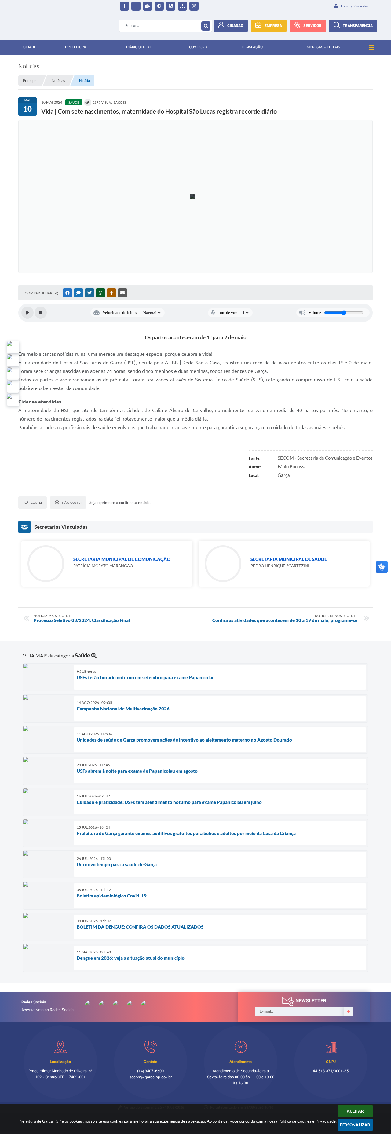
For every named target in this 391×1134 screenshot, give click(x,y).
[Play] (27, 313)
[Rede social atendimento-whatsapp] (13, 347)
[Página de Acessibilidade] (194, 6)
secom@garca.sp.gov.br (150, 1077)
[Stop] (41, 313)
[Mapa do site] (182, 6)
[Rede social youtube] (13, 373)
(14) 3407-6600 (150, 1071)
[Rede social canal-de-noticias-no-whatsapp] (13, 360)
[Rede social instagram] (13, 387)
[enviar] (348, 1011)
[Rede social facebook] (13, 400)
